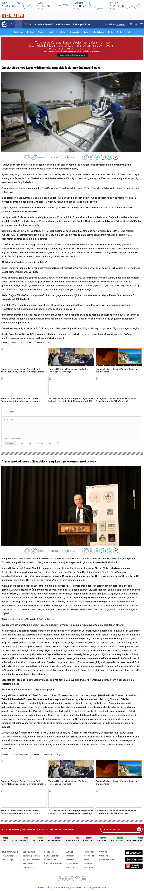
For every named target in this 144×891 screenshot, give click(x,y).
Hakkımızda (42, 887)
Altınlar (41, 32)
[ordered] (38, 443)
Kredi (128, 32)
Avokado (35, 754)
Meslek (29, 342)
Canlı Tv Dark (29, 851)
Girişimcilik (48, 754)
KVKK (79, 887)
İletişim (51, 887)
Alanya (6, 754)
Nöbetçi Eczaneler (31, 859)
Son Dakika (28, 863)
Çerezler (72, 887)
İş (21, 342)
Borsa (86, 32)
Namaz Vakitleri (20, 839)
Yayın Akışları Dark (31, 855)
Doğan (13, 342)
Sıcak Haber (89, 867)
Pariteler (62, 32)
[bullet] (42, 443)
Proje (59, 754)
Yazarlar (87, 859)
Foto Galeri (89, 851)
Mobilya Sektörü (42, 342)
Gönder (10, 443)
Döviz (110, 32)
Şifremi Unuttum (106, 859)
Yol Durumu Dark (9, 855)
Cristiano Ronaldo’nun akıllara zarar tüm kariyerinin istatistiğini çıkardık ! (63, 24)
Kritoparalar (74, 32)
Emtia (119, 32)
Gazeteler (38, 839)
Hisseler (51, 32)
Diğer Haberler (98, 32)
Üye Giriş (103, 851)
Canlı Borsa (18, 32)
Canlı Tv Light (7, 859)
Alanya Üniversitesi (20, 754)
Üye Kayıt (103, 855)
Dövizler (30, 32)
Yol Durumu (117, 839)
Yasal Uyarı (102, 887)
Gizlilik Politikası (61, 887)
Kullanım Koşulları (90, 887)
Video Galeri (89, 855)
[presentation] (11, 24)
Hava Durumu (54, 839)
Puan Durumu (72, 839)
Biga (5, 342)
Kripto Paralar (135, 839)
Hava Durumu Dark (9, 851)
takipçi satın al (29, 867)
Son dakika (114, 24)
